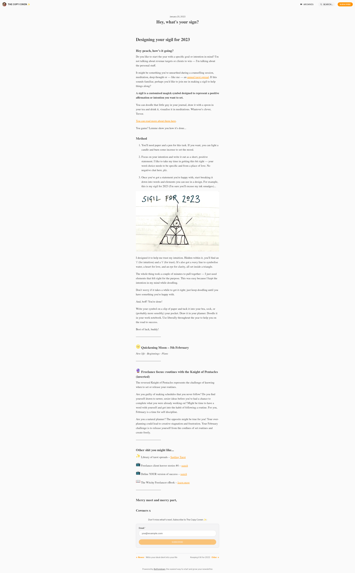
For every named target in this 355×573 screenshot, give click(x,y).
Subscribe (345, 4)
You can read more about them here (156, 121)
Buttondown (159, 569)
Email (142, 528)
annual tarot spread (198, 77)
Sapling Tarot (178, 457)
